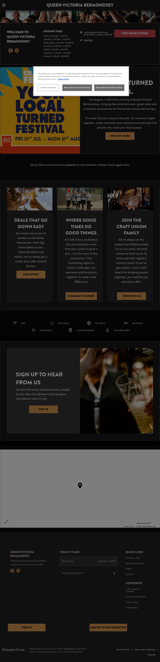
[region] (81, 81)
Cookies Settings (48, 87)
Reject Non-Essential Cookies (77, 87)
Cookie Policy (63, 79)
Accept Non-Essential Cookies (109, 87)
